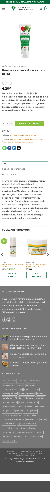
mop (20, 407)
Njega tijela (20, 66)
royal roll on (8, 428)
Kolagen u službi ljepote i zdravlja (28, 354)
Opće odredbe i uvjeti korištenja (25, 453)
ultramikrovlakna (24, 432)
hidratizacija (24, 139)
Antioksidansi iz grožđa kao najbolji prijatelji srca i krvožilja (29, 337)
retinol (43, 419)
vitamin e (7, 437)
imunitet (39, 398)
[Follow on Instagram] (9, 319)
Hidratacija (28, 398)
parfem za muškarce (12, 415)
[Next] (47, 260)
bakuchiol (30, 385)
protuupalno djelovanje (13, 419)
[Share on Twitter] (14, 148)
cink (37, 389)
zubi (25, 437)
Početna (6, 66)
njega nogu (19, 411)
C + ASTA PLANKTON (12, 389)
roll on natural (9, 424)
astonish (20, 385)
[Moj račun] (41, 8)
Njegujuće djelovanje (11, 142)
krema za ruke (36, 139)
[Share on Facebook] (9, 148)
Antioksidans (34, 381)
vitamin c (39, 432)
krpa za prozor (9, 407)
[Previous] (2, 260)
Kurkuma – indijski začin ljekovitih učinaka (28, 363)
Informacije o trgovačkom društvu (24, 451)
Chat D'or (28, 389)
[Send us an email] (14, 319)
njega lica (7, 411)
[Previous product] (10, 83)
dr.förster (41, 394)
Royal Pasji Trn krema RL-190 (12, 265)
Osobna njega (29, 135)
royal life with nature (27, 424)
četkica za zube (10, 441)
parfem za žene (31, 415)
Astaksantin (8, 385)
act (4, 381)
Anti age (22, 381)
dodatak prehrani (27, 394)
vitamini (17, 437)
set (17, 428)
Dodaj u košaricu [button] (12, 274)
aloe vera (14, 139)
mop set (28, 407)
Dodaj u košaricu (29, 123)
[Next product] (4, 83)
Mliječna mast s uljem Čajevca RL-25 (36, 265)
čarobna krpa (36, 437)
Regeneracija (27, 142)
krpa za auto (32, 402)
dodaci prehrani (10, 394)
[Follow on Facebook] (4, 319)
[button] (3, 8)
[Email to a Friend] (19, 148)
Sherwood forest (28, 428)
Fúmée (18, 398)
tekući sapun (8, 432)
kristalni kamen (10, 402)
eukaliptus (7, 398)
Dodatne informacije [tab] (13, 169)
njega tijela (32, 411)
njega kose (39, 407)
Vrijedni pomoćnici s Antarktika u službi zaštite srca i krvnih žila (28, 346)
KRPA (21, 402)
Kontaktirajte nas (25, 455)
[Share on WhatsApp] (4, 148)
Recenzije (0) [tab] (9, 174)
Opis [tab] (4, 164)
